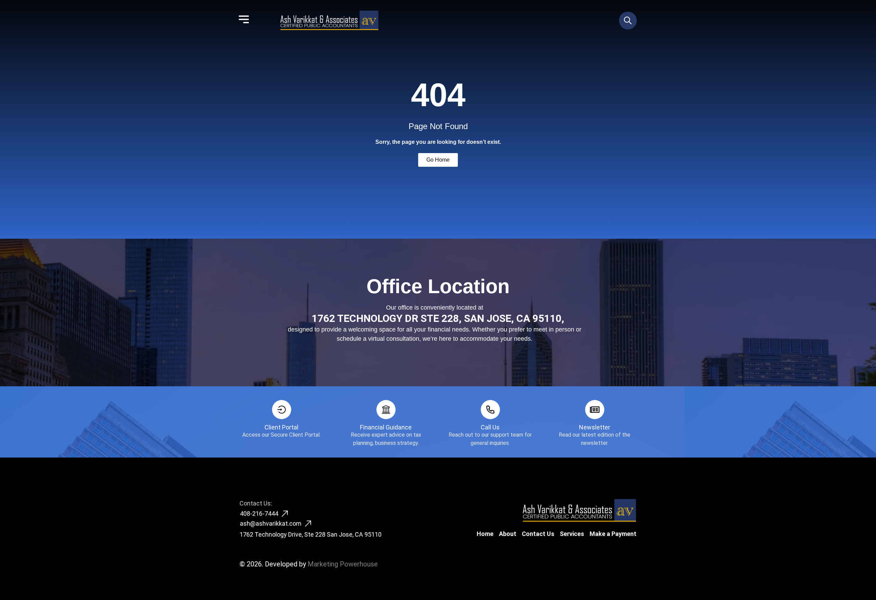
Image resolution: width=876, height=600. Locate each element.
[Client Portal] (281, 409)
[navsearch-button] (628, 20)
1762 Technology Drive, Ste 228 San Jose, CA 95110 (311, 534)
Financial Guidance (386, 427)
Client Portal (281, 427)
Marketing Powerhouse (343, 564)
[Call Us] (490, 409)
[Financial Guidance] (386, 409)
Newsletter (594, 427)
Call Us (490, 427)
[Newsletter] (594, 409)
